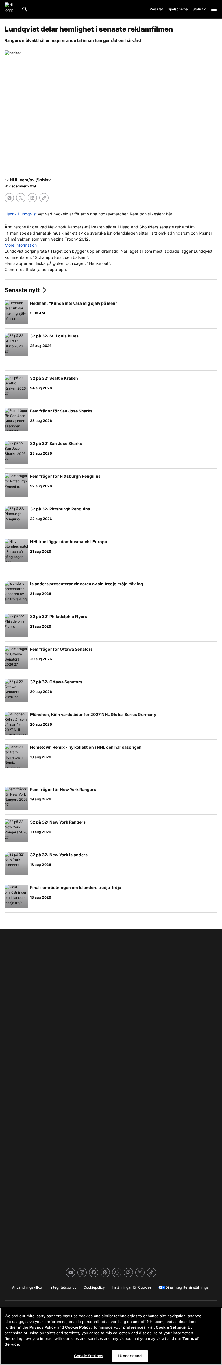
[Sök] (24, 9)
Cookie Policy (78, 1327)
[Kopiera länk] (44, 197)
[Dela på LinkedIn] (32, 197)
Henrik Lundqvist (21, 213)
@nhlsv (43, 179)
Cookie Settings (171, 1327)
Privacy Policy (42, 1327)
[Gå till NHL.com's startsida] (11, 9)
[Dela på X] (20, 197)
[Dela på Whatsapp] (9, 197)
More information (21, 245)
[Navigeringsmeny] (213, 9)
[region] (111, 1336)
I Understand (130, 1355)
